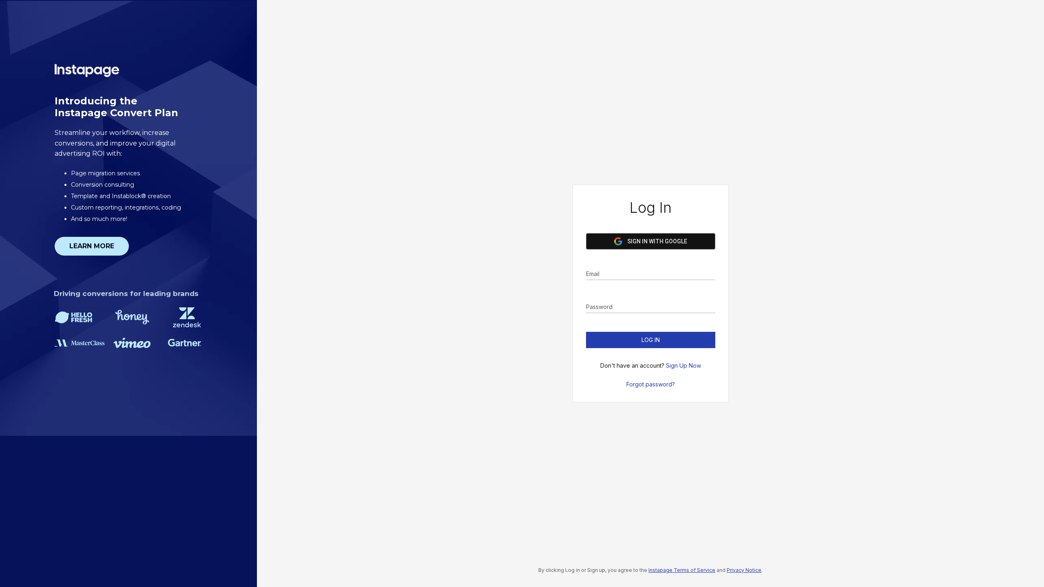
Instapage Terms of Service (681, 570)
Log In (650, 339)
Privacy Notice (744, 570)
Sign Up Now (683, 365)
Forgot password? (650, 384)
